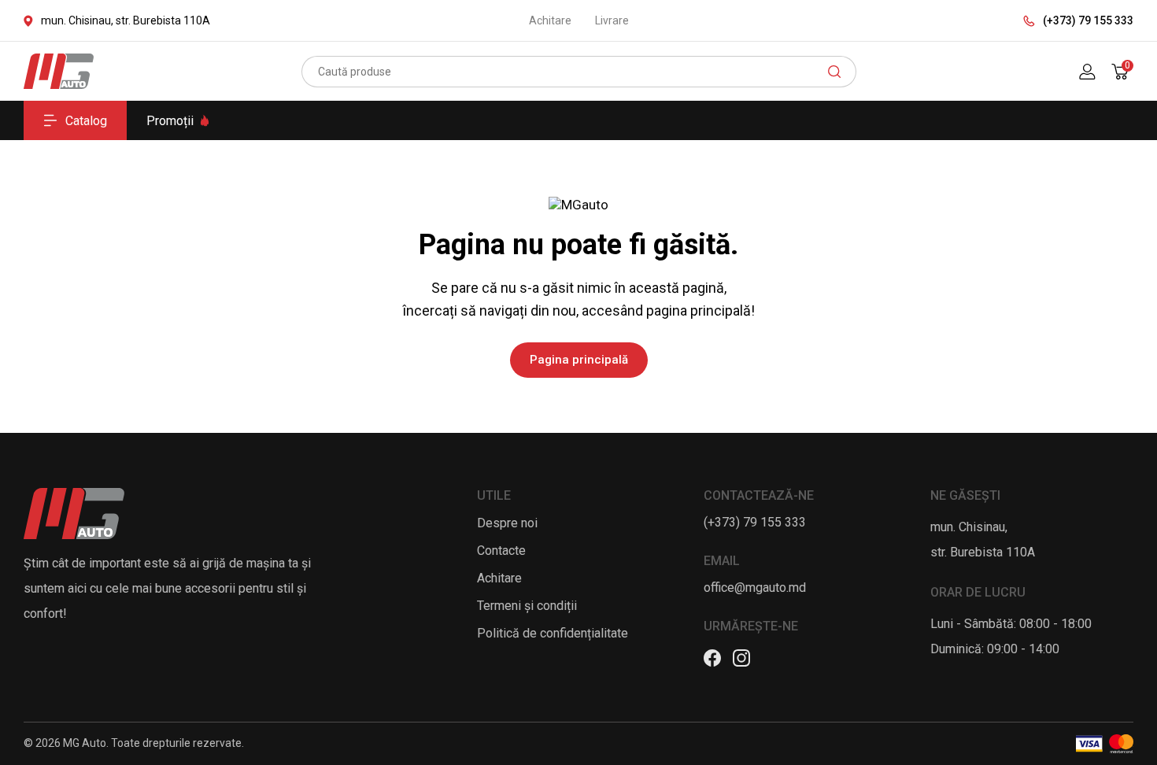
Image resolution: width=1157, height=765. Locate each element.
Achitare (550, 20)
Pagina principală (579, 360)
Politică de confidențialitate (552, 633)
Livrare (612, 20)
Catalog (86, 120)
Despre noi (507, 523)
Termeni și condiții (527, 605)
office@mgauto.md (755, 587)
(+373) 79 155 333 (1088, 20)
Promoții (170, 120)
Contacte (501, 550)
